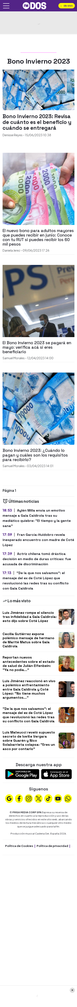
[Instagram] (28, 798)
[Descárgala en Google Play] (22, 773)
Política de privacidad (52, 846)
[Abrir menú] (6, 6)
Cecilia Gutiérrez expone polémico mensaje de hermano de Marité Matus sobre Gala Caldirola (28, 640)
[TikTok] (48, 798)
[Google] (9, 798)
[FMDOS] (34, 5)
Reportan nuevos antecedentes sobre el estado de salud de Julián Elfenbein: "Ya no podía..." (29, 663)
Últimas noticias (23, 501)
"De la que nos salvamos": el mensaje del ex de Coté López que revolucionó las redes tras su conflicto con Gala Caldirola (29, 714)
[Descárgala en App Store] (56, 773)
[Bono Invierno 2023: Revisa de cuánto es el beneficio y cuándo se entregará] (38, 89)
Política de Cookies (19, 846)
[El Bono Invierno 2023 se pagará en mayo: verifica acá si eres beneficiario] (38, 300)
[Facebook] (19, 798)
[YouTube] (58, 798)
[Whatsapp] (68, 798)
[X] (38, 798)
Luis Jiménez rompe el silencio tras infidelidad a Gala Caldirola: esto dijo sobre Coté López (30, 616)
